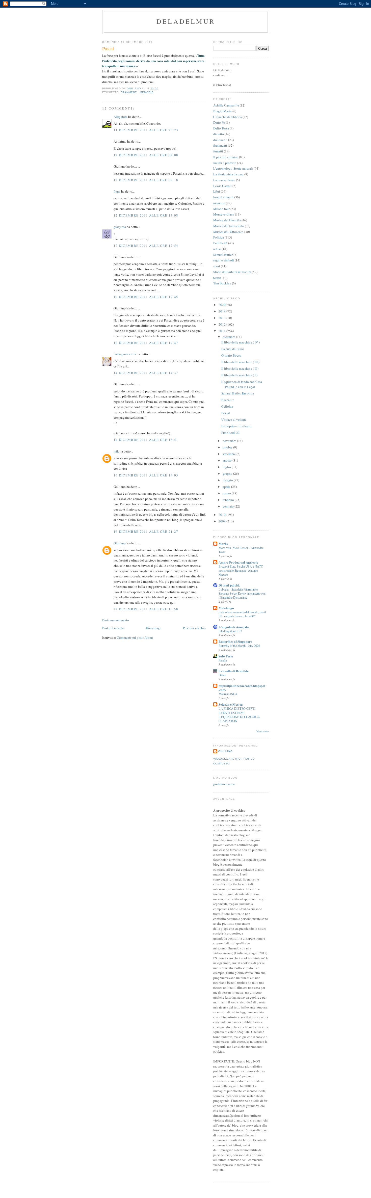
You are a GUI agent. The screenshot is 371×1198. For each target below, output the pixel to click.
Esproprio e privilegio (236, 426)
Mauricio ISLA (228, 694)
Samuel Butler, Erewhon (237, 393)
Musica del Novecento (228, 226)
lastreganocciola (125, 354)
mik (116, 451)
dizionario (220, 140)
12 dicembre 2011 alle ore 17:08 (146, 215)
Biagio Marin (222, 111)
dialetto (218, 134)
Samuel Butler (223, 254)
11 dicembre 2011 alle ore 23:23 (146, 130)
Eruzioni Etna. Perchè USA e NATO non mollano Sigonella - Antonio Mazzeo (241, 570)
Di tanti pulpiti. (229, 585)
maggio (228, 480)
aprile (227, 486)
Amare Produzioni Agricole (238, 562)
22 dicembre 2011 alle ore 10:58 (146, 609)
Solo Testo (226, 656)
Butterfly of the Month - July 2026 (239, 646)
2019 (222, 311)
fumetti (218, 151)
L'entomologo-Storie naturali (233, 168)
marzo (227, 493)
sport (216, 266)
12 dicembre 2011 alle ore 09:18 (146, 180)
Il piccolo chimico (225, 157)
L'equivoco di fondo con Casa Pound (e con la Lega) (241, 384)
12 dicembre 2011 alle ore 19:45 (146, 297)
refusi (217, 249)
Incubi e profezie (224, 163)
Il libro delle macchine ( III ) (240, 362)
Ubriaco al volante (234, 419)
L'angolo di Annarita (234, 626)
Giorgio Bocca (231, 355)
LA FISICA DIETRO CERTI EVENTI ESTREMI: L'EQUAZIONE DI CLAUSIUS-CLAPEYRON (239, 714)
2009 (222, 521)
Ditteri (222, 675)
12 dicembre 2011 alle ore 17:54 (146, 245)
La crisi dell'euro (232, 349)
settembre (229, 453)
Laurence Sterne (224, 180)
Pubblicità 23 (230, 432)
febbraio (229, 499)
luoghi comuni (223, 197)
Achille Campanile (226, 105)
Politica (218, 237)
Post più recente (113, 628)
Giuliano (120, 543)
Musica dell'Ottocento (228, 231)
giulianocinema (224, 784)
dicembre (229, 336)
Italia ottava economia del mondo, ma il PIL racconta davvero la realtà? (242, 614)
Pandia (223, 660)
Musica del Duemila (227, 220)
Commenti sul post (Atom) (135, 637)
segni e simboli (223, 260)
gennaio (228, 506)
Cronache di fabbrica (227, 117)
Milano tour (221, 208)
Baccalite (227, 399)
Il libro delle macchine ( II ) (239, 368)
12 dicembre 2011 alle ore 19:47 (146, 342)
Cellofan (227, 406)
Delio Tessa (221, 128)
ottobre (228, 447)
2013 (222, 317)
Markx (223, 543)
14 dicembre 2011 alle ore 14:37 (146, 372)
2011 (222, 331)
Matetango (226, 607)
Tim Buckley (222, 283)
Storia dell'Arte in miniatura (232, 272)
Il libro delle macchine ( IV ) (240, 342)
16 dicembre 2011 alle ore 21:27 (146, 531)
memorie (147, 92)
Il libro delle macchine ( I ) (239, 375)
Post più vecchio (194, 628)
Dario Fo (219, 122)
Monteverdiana (223, 214)
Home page (153, 628)
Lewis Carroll (222, 185)
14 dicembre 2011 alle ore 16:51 (146, 439)
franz (117, 191)
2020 (222, 304)
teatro (217, 277)
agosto (227, 460)
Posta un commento (115, 620)
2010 (222, 514)
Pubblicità (220, 243)
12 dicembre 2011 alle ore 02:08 (146, 155)
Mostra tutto (262, 731)
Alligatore (120, 116)
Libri (216, 191)
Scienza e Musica (231, 704)
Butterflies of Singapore (235, 641)
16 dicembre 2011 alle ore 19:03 (146, 475)
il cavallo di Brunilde (234, 671)
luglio (227, 467)
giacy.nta (120, 226)
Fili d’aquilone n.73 (230, 631)
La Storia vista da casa (228, 174)
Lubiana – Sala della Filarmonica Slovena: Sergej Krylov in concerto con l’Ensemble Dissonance (242, 593)
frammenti (129, 92)
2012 (222, 324)
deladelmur (185, 21)
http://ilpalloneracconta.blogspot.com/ (242, 687)
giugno (228, 473)
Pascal (225, 413)
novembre (230, 440)
